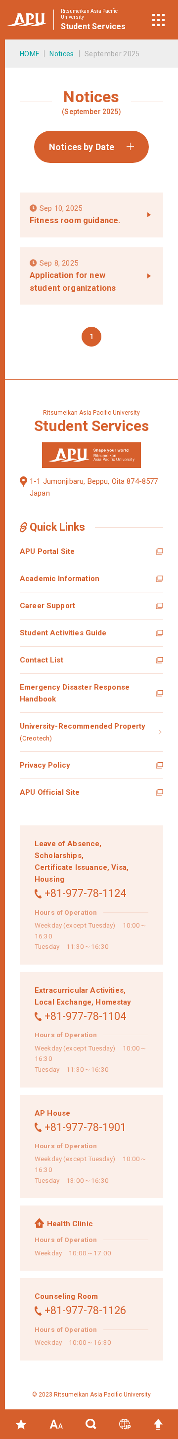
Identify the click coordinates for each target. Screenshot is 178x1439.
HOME (29, 54)
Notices (61, 54)
